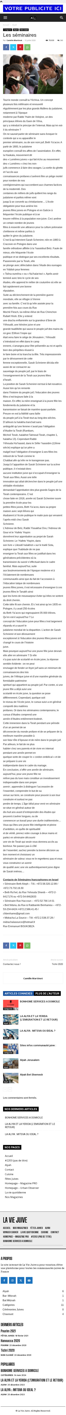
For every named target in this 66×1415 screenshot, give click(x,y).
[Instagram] (12, 1280)
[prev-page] (5, 1089)
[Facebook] (6, 47)
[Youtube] (29, 1280)
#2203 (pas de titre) (16, 1160)
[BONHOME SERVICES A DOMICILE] (10, 1005)
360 (61, 40)
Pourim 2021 (8, 1331)
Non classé (24, 30)
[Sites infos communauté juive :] (10, 1049)
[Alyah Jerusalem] (10, 1063)
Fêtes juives (7, 1336)
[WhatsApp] (27, 47)
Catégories (7, 30)
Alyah (14, 25)
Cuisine (9, 1174)
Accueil (6, 25)
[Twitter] (13, 47)
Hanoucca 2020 (10, 1341)
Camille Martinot (14, 40)
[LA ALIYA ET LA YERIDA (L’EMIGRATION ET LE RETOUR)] (10, 1019)
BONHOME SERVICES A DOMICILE (40, 1001)
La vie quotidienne (15, 1192)
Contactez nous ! (12, 964)
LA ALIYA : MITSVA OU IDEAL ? (37, 1030)
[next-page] (10, 1089)
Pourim (4, 1345)
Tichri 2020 (57, 964)
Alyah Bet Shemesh (31, 1074)
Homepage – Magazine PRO (21, 1183)
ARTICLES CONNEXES (18, 993)
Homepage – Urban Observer (22, 1188)
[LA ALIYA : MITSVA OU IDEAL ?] (10, 1034)
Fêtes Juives (11, 1178)
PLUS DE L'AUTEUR (47, 993)
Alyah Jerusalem (29, 1059)
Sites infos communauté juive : (38, 1045)
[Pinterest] (20, 47)
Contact (9, 1169)
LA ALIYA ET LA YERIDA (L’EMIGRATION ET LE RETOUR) (30, 1126)
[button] (5, 18)
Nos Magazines (14, 1197)
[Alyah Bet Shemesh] (10, 1078)
